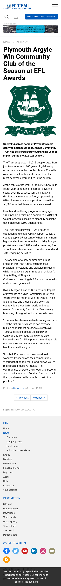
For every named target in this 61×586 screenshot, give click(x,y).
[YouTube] (24, 551)
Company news (14, 441)
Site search (8, 530)
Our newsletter (10, 508)
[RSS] (6, 559)
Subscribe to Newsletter (18, 450)
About (6, 476)
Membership (9, 463)
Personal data (10, 534)
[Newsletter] (52, 551)
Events (6, 454)
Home (6, 428)
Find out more (31, 581)
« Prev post (22, 397)
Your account (10, 489)
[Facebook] (6, 551)
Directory (7, 459)
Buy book (8, 472)
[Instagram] (42, 551)
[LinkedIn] (33, 551)
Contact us (8, 485)
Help (5, 481)
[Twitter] (15, 551)
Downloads (9, 512)
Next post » (39, 397)
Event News (12, 446)
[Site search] (6, 16)
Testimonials (9, 517)
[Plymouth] (30, 110)
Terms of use (9, 526)
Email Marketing (11, 467)
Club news (18, 388)
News (6, 42)
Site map (7, 503)
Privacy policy (10, 521)
